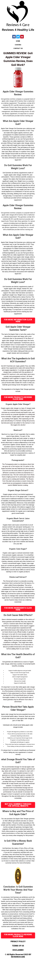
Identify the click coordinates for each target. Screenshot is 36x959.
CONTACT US (18, 48)
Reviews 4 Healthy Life (18, 29)
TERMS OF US (18, 946)
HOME (18, 41)
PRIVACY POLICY (18, 941)
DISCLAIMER (18, 950)
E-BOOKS (18, 45)
